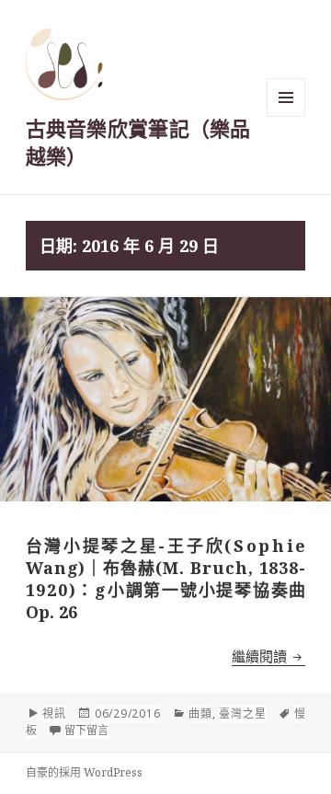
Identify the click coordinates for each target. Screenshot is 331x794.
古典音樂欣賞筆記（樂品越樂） (138, 141)
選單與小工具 (286, 97)
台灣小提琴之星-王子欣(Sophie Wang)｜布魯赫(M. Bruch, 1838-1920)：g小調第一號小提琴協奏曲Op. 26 (166, 579)
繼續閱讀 (268, 656)
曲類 (200, 713)
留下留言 (86, 730)
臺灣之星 (242, 713)
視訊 (54, 713)
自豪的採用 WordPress (84, 772)
